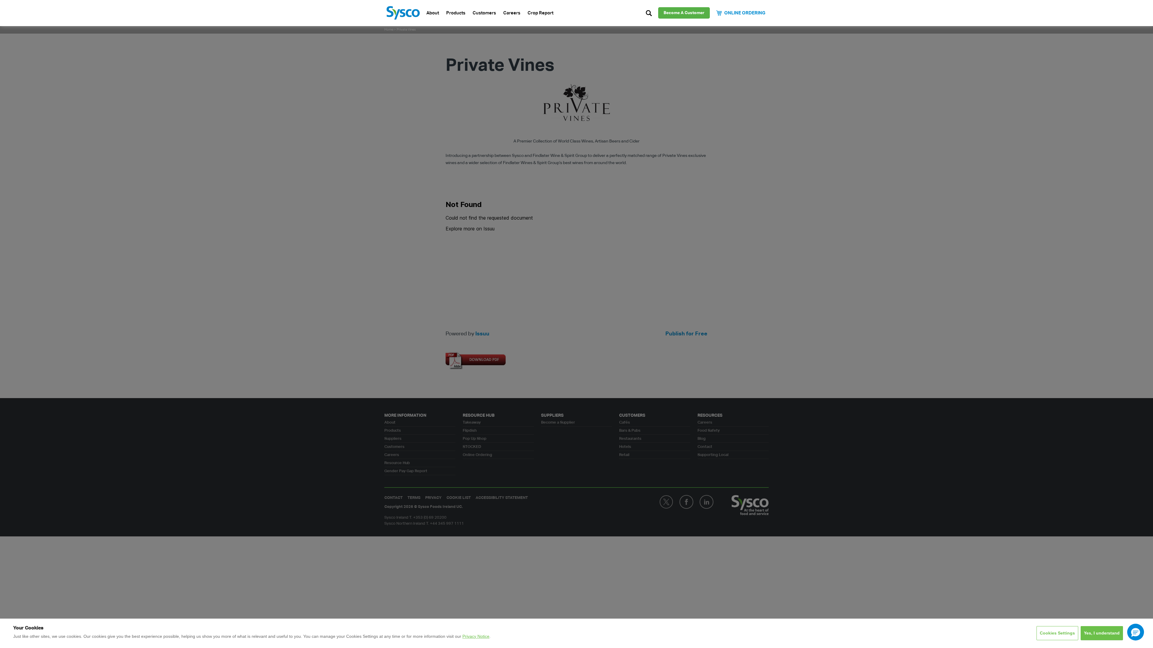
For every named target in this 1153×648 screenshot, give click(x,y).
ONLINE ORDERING (744, 13)
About (432, 13)
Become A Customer (684, 13)
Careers (511, 13)
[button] (1135, 632)
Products (455, 13)
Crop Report (540, 13)
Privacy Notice (475, 636)
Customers (484, 13)
